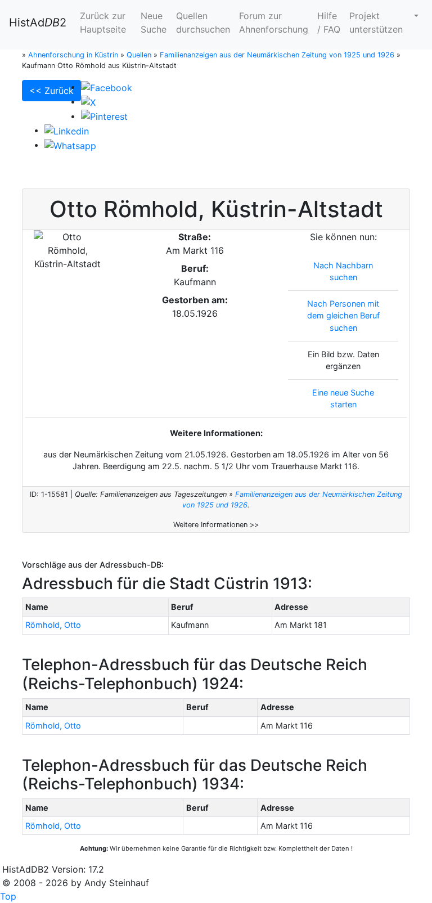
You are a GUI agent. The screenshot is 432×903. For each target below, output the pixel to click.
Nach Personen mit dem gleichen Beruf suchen (343, 316)
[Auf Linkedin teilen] (66, 130)
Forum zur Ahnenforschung (273, 22)
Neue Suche (153, 22)
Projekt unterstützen (376, 22)
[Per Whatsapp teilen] (70, 144)
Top (8, 896)
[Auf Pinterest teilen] (104, 116)
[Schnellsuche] (415, 16)
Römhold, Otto (53, 625)
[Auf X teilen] (88, 101)
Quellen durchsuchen (203, 22)
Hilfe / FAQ (328, 22)
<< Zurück (51, 90)
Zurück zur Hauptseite (103, 22)
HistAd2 (37, 22)
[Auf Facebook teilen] (106, 86)
